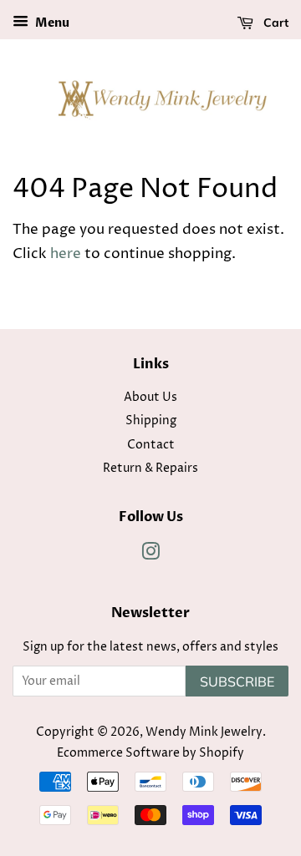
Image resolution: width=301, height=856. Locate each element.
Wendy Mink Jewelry (204, 732)
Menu (51, 23)
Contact (151, 445)
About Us (150, 397)
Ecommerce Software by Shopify (150, 753)
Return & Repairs (150, 468)
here (65, 254)
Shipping (150, 421)
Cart (274, 22)
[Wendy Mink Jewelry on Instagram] (150, 555)
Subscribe (237, 681)
